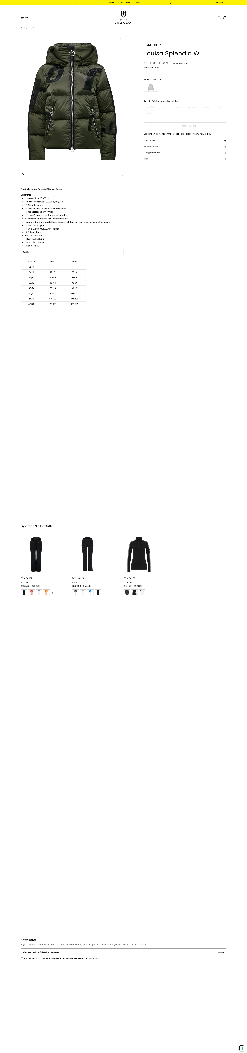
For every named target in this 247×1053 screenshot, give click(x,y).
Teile (146, 159)
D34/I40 (151, 107)
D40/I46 (192, 107)
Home (23, 28)
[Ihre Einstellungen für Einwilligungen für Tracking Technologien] (242, 1048)
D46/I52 (151, 113)
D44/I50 (219, 107)
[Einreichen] (221, 952)
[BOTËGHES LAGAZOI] (123, 17)
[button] (220, 2)
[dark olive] (151, 87)
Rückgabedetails (152, 152)
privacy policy (93, 958)
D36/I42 (164, 107)
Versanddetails (151, 146)
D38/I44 (178, 107)
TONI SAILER (152, 45)
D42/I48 (205, 107)
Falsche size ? (150, 140)
